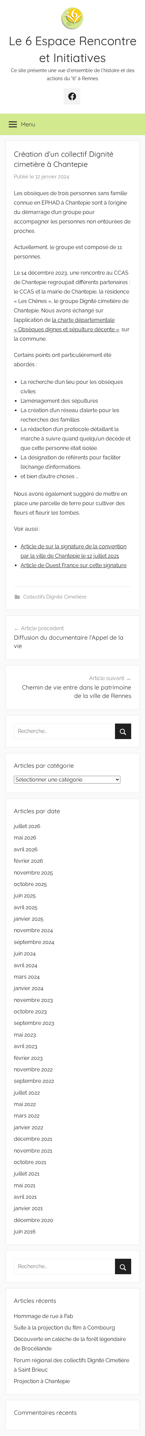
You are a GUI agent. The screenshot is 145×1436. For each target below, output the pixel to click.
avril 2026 (26, 849)
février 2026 (28, 861)
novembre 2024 (33, 930)
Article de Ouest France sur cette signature (73, 565)
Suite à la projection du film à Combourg (64, 1327)
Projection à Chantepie (42, 1381)
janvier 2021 (28, 1208)
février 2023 (28, 1058)
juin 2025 (25, 895)
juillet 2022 (27, 1093)
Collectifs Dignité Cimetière (55, 597)
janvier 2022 (28, 1127)
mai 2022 (25, 1104)
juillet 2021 (26, 1173)
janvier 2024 (29, 988)
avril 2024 (25, 965)
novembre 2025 (33, 872)
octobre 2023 (30, 1011)
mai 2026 (25, 837)
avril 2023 (25, 1046)
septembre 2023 (34, 1023)
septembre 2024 (34, 942)
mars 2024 (27, 977)
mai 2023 (25, 1035)
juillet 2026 (27, 826)
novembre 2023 (33, 1000)
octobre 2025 (30, 884)
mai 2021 (24, 1185)
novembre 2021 (33, 1151)
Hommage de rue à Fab (43, 1316)
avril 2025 (25, 907)
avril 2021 (25, 1197)
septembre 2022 (34, 1081)
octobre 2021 (30, 1162)
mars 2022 (26, 1115)
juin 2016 (25, 1231)
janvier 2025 (29, 919)
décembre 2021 (33, 1139)
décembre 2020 (33, 1220)
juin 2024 (25, 953)
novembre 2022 (33, 1069)
